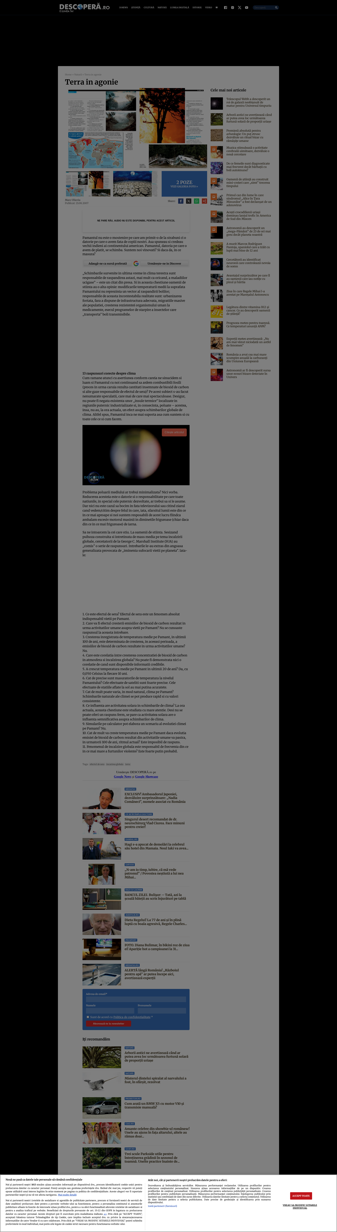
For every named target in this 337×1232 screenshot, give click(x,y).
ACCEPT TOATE (301, 1195)
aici (105, 1214)
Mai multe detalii (67, 1194)
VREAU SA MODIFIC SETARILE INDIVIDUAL (300, 1206)
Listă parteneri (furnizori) (162, 1206)
